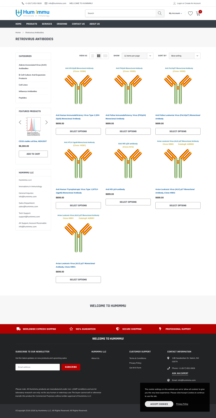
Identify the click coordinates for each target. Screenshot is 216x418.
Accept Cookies (159, 404)
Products (31, 24)
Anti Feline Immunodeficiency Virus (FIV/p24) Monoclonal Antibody (126, 117)
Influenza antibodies (28, 91)
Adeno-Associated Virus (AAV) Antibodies (32, 67)
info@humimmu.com (57, 3)
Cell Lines (23, 85)
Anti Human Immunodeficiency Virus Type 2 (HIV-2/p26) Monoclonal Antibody (78, 117)
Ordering (62, 24)
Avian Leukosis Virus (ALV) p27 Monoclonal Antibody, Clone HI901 (75, 265)
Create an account (193, 3)
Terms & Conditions (137, 358)
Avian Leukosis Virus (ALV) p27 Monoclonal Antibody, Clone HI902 (174, 191)
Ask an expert (180, 373)
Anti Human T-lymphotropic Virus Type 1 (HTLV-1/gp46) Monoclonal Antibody (77, 191)
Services (47, 24)
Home (18, 24)
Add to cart (33, 154)
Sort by (162, 56)
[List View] (93, 56)
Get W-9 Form (135, 368)
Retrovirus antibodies (34, 32)
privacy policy (182, 404)
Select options (78, 131)
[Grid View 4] (105, 56)
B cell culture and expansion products (32, 76)
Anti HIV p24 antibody (115, 189)
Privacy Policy (135, 363)
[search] (159, 13)
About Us (94, 24)
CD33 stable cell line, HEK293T (33, 141)
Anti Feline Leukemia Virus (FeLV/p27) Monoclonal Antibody (177, 117)
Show (116, 56)
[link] (78, 87)
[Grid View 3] (99, 56)
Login (179, 3)
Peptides (23, 98)
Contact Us (78, 24)
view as (83, 56)
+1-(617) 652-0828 (33, 3)
